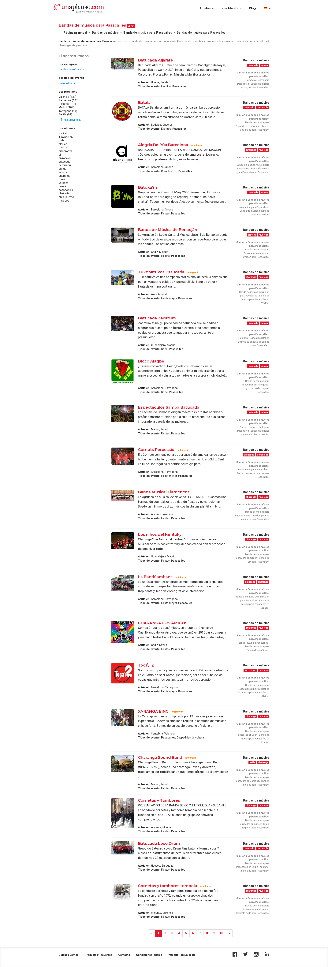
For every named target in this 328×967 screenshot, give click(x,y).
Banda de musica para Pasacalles (147, 32)
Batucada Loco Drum (159, 843)
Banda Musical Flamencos (163, 492)
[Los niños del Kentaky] (122, 540)
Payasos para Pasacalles (255, 256)
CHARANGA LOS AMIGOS (163, 623)
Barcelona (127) (68, 100)
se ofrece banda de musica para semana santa (147, 41)
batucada (64, 161)
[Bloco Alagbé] (122, 371)
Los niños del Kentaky (159, 534)
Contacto (124, 954)
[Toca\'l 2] (122, 673)
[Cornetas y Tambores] (122, 813)
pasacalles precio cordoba (251, 41)
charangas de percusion (73, 45)
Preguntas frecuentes (98, 954)
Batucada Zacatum (157, 318)
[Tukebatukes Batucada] (122, 277)
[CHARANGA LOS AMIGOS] (122, 632)
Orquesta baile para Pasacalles (252, 913)
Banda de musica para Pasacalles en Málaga (255, 604)
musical (63, 147)
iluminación (66, 136)
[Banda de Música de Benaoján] (122, 235)
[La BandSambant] (122, 583)
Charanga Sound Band (160, 757)
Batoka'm (147, 187)
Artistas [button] (205, 8)
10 (221, 933)
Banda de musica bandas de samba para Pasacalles (253, 342)
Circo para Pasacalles (249, 338)
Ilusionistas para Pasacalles (253, 469)
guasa (62, 186)
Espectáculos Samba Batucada (168, 407)
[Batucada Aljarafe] (122, 64)
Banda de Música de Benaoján (168, 229)
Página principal (75, 32)
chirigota (64, 193)
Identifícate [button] (230, 8)
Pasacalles (65, 82)
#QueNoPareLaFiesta (182, 954)
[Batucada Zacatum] (122, 323)
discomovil (65, 151)
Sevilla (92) (65, 114)
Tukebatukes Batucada (161, 272)
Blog (252, 8)
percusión (65, 165)
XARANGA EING (153, 711)
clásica (63, 144)
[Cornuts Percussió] (122, 456)
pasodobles (66, 190)
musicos (64, 200)
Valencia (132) (67, 96)
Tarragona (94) (68, 110)
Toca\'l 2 (146, 665)
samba (63, 172)
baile (61, 140)
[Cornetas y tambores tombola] (122, 892)
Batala (144, 102)
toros (62, 179)
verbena (64, 182)
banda (62, 168)
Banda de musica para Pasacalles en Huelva (255, 738)
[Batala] (122, 111)
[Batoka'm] (122, 196)
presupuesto (66, 197)
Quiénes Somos (69, 954)
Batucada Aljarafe (155, 60)
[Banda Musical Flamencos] (122, 495)
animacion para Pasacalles (253, 207)
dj (60, 154)
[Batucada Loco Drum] (122, 847)
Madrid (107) (66, 107)
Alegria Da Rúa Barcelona (163, 145)
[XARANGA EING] (122, 717)
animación (65, 158)
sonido (63, 133)
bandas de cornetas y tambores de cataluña (205, 41)
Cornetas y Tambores (159, 800)
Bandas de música (105, 32)
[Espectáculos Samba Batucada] (122, 413)
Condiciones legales (149, 954)
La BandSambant (155, 577)
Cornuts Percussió (156, 449)
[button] (267, 9)
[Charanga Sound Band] (122, 763)
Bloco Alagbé (151, 361)
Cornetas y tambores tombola (167, 885)
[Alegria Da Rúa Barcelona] (122, 154)
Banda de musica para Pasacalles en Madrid (255, 299)
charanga (64, 175)
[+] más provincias (70, 119)
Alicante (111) (67, 103)
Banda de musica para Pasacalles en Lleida (253, 692)
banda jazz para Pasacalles (253, 642)
